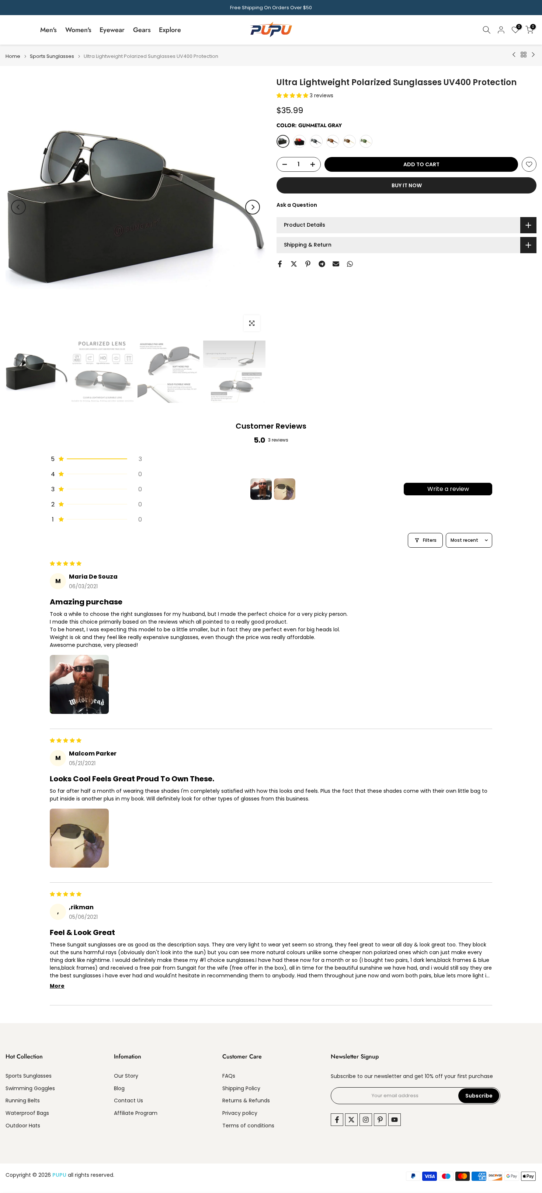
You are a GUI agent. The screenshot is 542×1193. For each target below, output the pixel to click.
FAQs (228, 1075)
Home (13, 56)
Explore (170, 30)
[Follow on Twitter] (351, 1119)
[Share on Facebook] (280, 264)
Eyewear (112, 30)
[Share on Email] (336, 264)
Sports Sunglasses (52, 56)
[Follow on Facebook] (337, 1119)
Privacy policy (239, 1113)
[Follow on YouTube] (394, 1119)
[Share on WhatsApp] (350, 264)
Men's (48, 30)
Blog (119, 1088)
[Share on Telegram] (322, 264)
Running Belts (23, 1100)
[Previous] (18, 207)
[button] (293, 95)
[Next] (252, 207)
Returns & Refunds (246, 1100)
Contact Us (128, 1100)
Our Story (126, 1075)
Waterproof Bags (27, 1113)
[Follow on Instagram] (365, 1119)
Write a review (448, 489)
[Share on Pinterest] (308, 264)
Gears (142, 30)
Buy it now (407, 185)
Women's (78, 30)
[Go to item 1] (261, 489)
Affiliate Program (135, 1113)
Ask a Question (297, 205)
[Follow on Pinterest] (380, 1119)
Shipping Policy (241, 1088)
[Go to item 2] (284, 489)
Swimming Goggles (30, 1088)
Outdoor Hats (23, 1125)
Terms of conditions (248, 1125)
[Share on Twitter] (294, 264)
